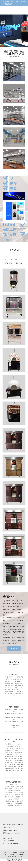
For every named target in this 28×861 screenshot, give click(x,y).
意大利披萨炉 (8, 263)
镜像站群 (19, 860)
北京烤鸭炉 (19, 263)
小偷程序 (14, 860)
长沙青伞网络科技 (19, 854)
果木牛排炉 (14, 259)
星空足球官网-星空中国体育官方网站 (14, 74)
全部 (6, 259)
